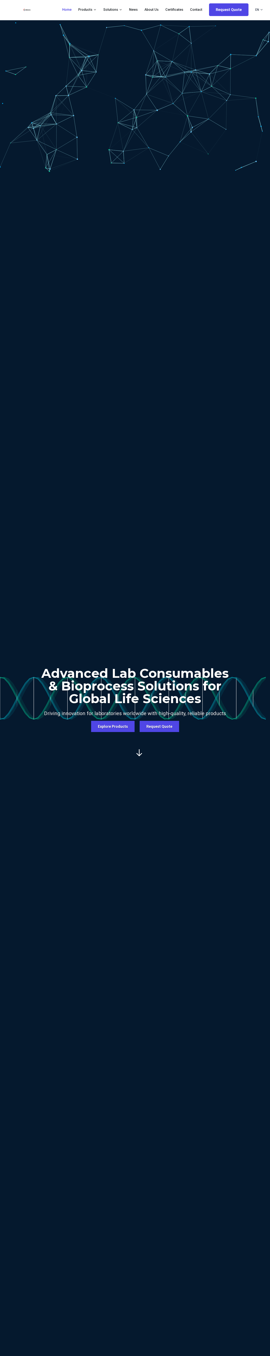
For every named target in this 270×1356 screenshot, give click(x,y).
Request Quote (229, 9)
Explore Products (113, 726)
